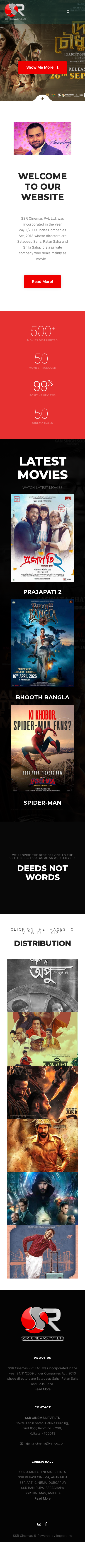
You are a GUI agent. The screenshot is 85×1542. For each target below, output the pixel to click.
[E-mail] (39, 1524)
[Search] (68, 12)
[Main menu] (76, 12)
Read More (42, 1389)
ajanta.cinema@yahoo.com (45, 1443)
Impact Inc (64, 1535)
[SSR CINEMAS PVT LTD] (15, 12)
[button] (42, 67)
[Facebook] (46, 1524)
